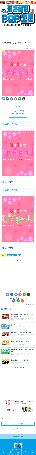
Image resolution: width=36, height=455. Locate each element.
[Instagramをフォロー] (14, 301)
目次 (15, 106)
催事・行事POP (13, 255)
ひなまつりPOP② (18, 114)
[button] (32, 273)
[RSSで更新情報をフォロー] (22, 301)
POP (4, 255)
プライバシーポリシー (18, 450)
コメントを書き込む (18, 424)
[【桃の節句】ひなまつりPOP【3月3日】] (11, 99)
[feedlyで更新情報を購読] (18, 301)
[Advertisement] (18, 33)
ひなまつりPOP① (18, 111)
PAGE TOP (19, 437)
